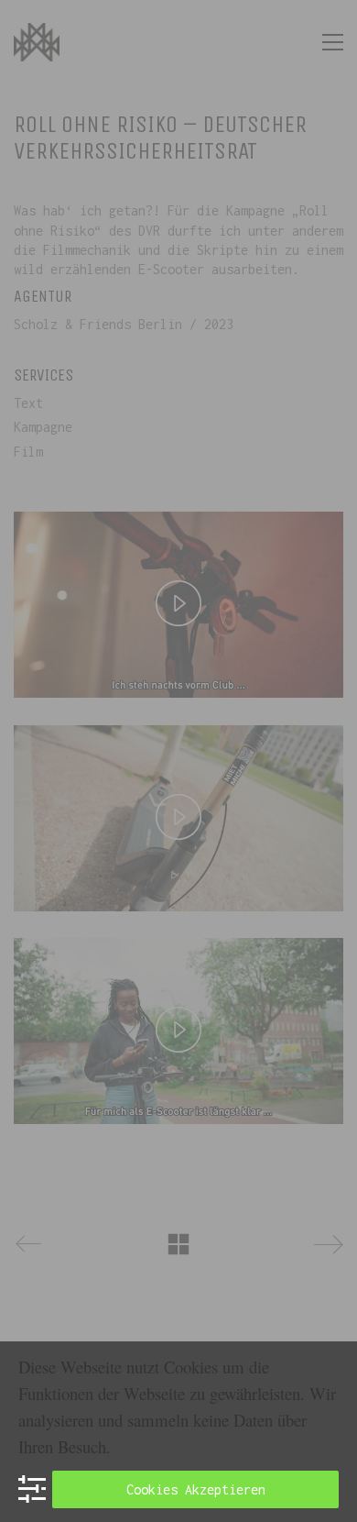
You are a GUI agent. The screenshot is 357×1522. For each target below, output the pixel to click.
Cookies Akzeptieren (195, 1489)
